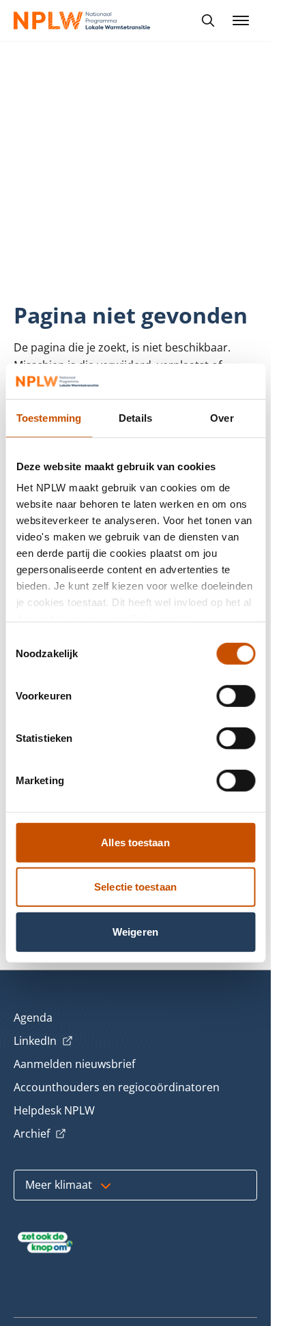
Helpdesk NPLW (54, 1110)
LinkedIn (43, 1041)
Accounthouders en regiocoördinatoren (117, 1087)
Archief (40, 1134)
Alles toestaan (135, 842)
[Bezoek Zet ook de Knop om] (45, 1243)
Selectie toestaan (135, 887)
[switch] (235, 696)
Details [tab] (135, 418)
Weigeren (135, 932)
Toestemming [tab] (48, 418)
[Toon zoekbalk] (208, 20)
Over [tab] (221, 418)
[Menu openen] (240, 20)
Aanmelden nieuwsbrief (74, 1063)
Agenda (33, 1017)
